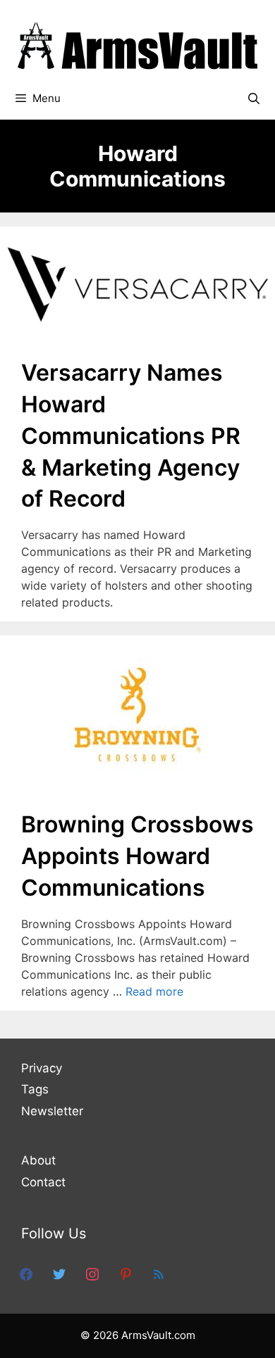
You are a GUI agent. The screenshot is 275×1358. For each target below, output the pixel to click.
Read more (154, 991)
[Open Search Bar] (253, 98)
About (38, 1160)
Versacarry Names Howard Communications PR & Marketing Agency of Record (130, 435)
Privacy (41, 1068)
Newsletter (52, 1111)
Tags (35, 1089)
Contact (43, 1182)
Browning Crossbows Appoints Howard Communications (137, 856)
